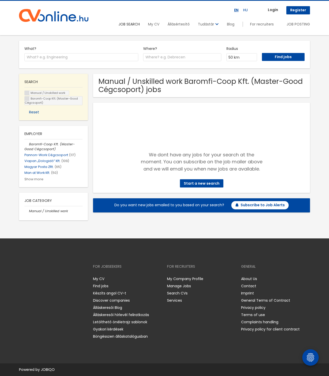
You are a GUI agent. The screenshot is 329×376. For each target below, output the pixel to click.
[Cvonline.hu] (53, 15)
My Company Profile (185, 278)
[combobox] (81, 57)
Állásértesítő (179, 24)
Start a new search (202, 183)
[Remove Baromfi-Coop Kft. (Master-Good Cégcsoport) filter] (26, 144)
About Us (249, 278)
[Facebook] (22, 279)
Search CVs (177, 293)
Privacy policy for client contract (270, 329)
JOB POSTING (298, 24)
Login (273, 9)
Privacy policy (253, 307)
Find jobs (100, 286)
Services (174, 300)
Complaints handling (259, 322)
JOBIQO (48, 369)
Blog (230, 24)
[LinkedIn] (39, 279)
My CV (153, 24)
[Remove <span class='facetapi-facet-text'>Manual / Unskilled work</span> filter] (27, 93)
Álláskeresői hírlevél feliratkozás (121, 314)
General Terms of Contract (265, 300)
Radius (232, 48)
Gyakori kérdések (108, 329)
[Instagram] (31, 279)
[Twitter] (47, 279)
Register (298, 10)
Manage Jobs (179, 286)
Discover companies (111, 300)
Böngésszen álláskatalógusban (120, 336)
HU (245, 10)
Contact (248, 286)
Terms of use (253, 314)
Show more (33, 179)
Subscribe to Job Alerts (263, 205)
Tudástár (206, 24)
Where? (150, 48)
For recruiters (262, 24)
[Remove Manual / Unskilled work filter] (26, 211)
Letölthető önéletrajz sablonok (120, 322)
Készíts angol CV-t (109, 293)
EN (236, 10)
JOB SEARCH (129, 24)
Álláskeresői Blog (107, 307)
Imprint (247, 293)
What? (30, 48)
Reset (34, 112)
